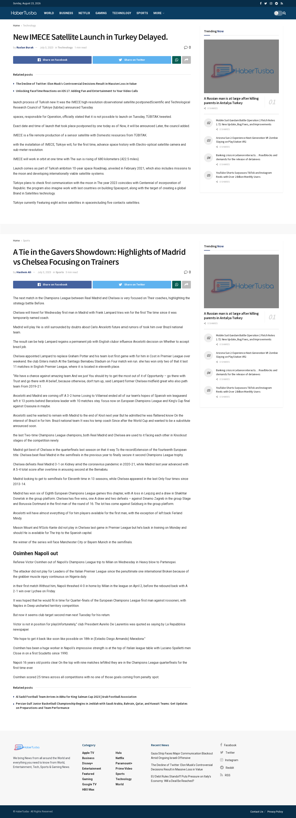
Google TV (89, 784)
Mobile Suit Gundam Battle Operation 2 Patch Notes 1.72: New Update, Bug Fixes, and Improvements (245, 122)
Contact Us (256, 811)
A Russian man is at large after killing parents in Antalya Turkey (231, 100)
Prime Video (124, 768)
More (157, 13)
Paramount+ (124, 763)
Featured (88, 773)
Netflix (84, 13)
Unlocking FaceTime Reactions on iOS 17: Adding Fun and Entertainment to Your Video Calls (77, 91)
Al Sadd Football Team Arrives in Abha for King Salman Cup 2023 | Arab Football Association (76, 697)
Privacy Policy (275, 811)
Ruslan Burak (25, 47)
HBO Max (88, 789)
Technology (121, 13)
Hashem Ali (24, 272)
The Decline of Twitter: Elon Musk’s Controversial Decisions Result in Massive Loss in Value (76, 84)
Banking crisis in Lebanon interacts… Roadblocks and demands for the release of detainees (246, 157)
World (49, 13)
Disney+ (87, 763)
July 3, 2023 (46, 47)
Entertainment (91, 768)
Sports (142, 13)
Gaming (101, 13)
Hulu (119, 752)
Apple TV (88, 752)
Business (66, 13)
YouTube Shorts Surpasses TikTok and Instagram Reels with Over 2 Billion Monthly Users (244, 175)
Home (16, 25)
